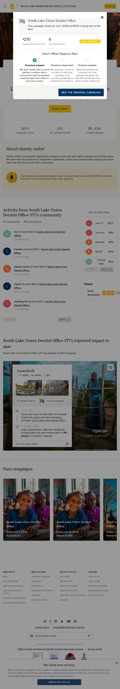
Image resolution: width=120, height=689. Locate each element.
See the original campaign (81, 92)
